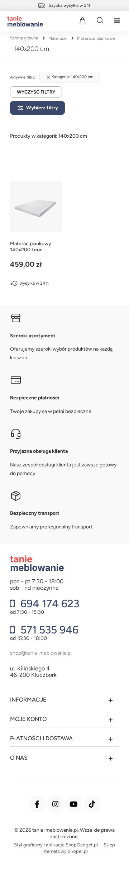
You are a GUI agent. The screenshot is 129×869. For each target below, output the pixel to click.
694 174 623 (48, 603)
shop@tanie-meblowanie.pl (41, 653)
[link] (69, 77)
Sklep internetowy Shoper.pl (78, 848)
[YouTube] (73, 804)
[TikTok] (92, 804)
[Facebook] (37, 804)
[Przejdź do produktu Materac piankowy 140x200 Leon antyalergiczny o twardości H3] (36, 207)
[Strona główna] (23, 21)
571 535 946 (48, 630)
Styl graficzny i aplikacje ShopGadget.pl (56, 844)
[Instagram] (55, 804)
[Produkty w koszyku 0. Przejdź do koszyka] (82, 20)
